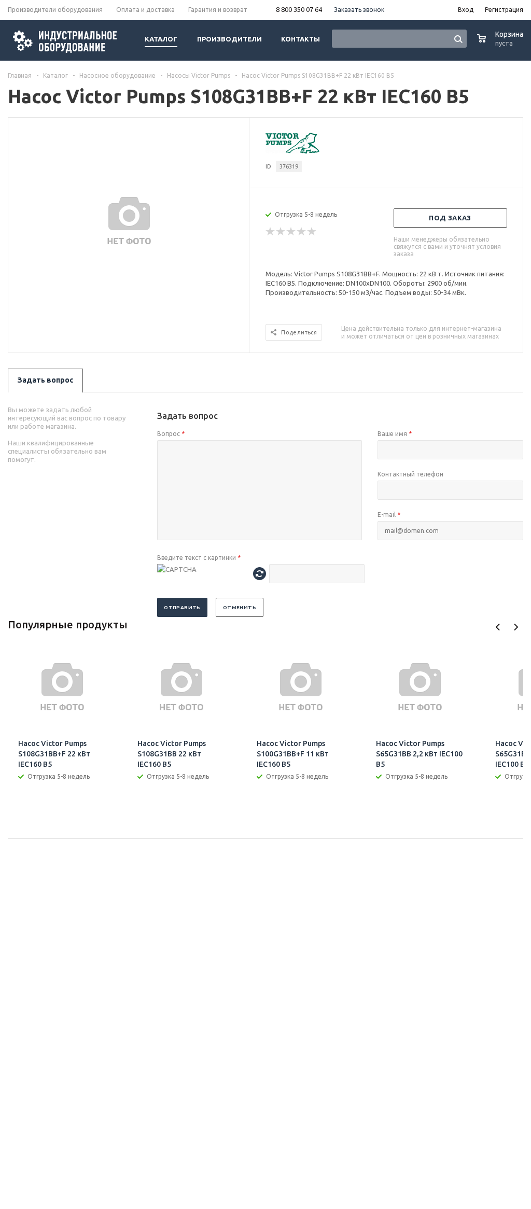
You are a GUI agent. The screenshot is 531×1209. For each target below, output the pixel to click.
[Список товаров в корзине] (501, 44)
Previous (498, 627)
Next (515, 627)
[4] (302, 232)
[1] (271, 232)
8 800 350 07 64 (299, 9)
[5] (312, 232)
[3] (291, 232)
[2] (281, 232)
